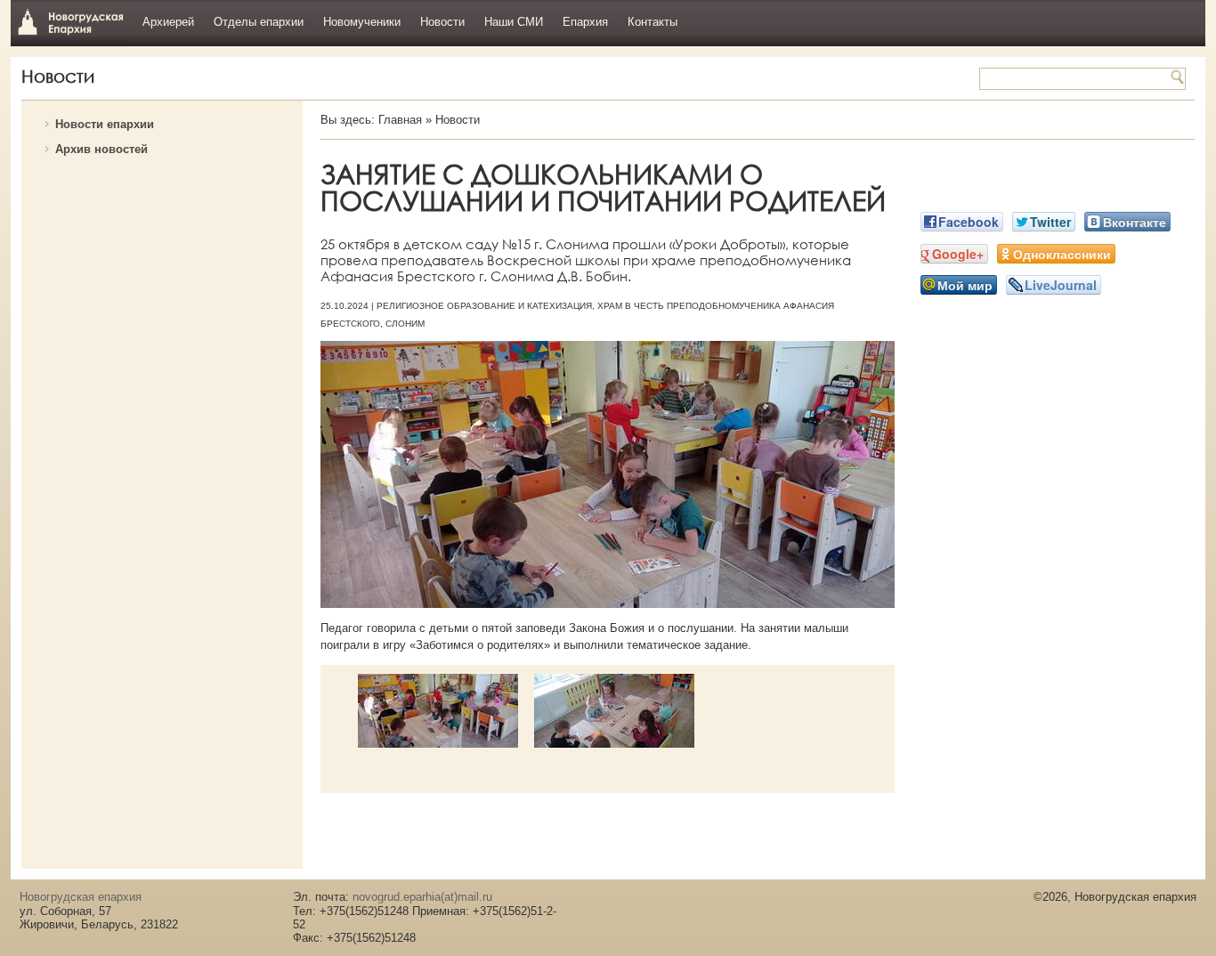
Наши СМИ (513, 21)
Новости (442, 21)
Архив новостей (101, 149)
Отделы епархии (259, 21)
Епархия (585, 21)
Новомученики (362, 21)
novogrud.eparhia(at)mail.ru (422, 896)
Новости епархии (104, 124)
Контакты (652, 21)
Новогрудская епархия (71, 21)
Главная (400, 119)
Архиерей (168, 21)
